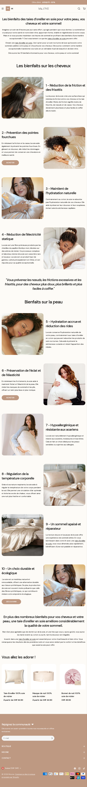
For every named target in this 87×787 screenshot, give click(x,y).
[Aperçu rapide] (24, 668)
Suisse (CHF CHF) (12, 768)
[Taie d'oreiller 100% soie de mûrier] (14, 677)
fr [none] (8, 9)
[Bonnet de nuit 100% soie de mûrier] (72, 677)
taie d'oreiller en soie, (23, 43)
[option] (12, 8)
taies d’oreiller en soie (57, 38)
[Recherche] (79, 8)
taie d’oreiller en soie (27, 639)
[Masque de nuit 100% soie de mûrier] (43, 677)
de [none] (12, 9)
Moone (11, 774)
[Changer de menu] (2, 8)
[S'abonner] (52, 738)
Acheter (10, 162)
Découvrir (11, 601)
